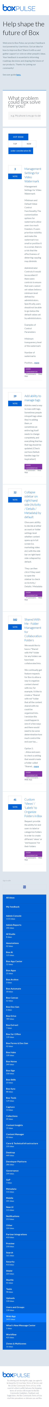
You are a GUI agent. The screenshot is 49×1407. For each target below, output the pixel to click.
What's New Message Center (21, 1325)
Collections (12, 1116)
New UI (9, 1207)
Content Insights (14, 1125)
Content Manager (15, 1134)
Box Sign (10, 1070)
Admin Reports (13, 925)
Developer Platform (16, 1161)
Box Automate (13, 988)
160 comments (32, 778)
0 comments (31, 374)
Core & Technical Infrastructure (22, 1143)
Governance (12, 1170)
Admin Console (13, 915)
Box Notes (11, 1061)
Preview (10, 1243)
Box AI (9, 952)
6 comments (31, 858)
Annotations (12, 943)
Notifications (12, 1216)
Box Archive (12, 979)
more (36, 363)
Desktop (10, 1152)
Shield (9, 1270)
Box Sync (10, 1088)
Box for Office (13, 1034)
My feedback (12, 906)
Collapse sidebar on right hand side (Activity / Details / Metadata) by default (32, 504)
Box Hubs (11, 1052)
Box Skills (11, 1079)
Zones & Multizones (16, 1343)
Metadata (11, 1188)
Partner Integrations (16, 1234)
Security (10, 1261)
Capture (10, 1107)
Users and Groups (15, 1307)
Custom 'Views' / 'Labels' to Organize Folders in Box (33, 807)
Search (9, 1252)
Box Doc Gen (12, 1006)
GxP (8, 1179)
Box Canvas (12, 997)
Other (9, 1225)
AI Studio (10, 934)
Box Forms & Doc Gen (17, 1043)
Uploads (10, 1298)
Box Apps (11, 970)
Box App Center (14, 961)
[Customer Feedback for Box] (19, 7)
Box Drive (11, 1016)
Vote (15, 176)
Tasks (9, 1289)
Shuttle (9, 1279)
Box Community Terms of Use (25, 1386)
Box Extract (12, 1025)
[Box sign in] (24, 887)
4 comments (31, 598)
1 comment (30, 470)
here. (18, 74)
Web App (28, 779)
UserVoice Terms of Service (29, 1383)
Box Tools (11, 1097)
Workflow (11, 1334)
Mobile (9, 1198)
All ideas (10, 897)
